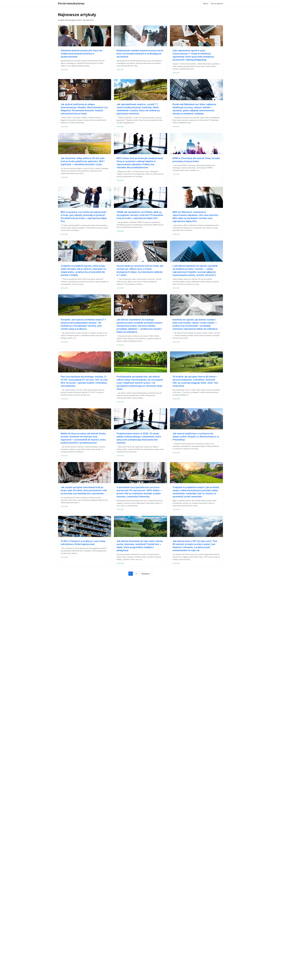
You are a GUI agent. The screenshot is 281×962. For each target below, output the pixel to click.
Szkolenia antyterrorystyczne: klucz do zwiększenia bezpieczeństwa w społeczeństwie (81, 53)
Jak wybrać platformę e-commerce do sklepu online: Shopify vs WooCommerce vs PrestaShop (196, 436)
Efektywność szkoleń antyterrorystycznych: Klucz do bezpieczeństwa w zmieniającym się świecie (140, 53)
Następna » (146, 574)
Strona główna (217, 3)
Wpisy (205, 3)
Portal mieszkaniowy (71, 3)
